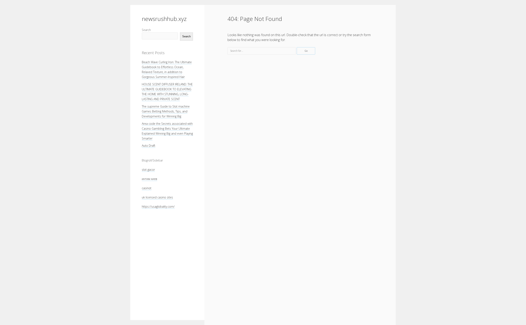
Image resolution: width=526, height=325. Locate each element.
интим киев (149, 179)
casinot (146, 188)
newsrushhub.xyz (164, 19)
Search (146, 30)
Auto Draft (148, 146)
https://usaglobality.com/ (158, 206)
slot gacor (148, 170)
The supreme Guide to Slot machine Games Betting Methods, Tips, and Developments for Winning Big (166, 111)
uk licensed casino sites (157, 197)
